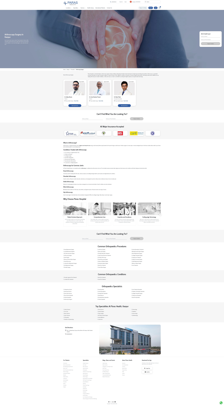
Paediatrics (134, 311)
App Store (148, 372)
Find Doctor (65, 363)
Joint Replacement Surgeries (69, 251)
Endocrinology (134, 313)
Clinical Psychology (86, 385)
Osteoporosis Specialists (136, 295)
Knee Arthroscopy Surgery (103, 259)
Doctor (64, 383)
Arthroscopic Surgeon (68, 299)
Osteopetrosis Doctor (68, 289)
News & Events (105, 364)
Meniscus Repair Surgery (136, 263)
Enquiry (123, 375)
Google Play (148, 368)
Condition (64, 385)
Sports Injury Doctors (68, 293)
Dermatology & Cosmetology (87, 378)
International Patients (100, 8)
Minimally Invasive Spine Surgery (138, 251)
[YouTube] (115, 402)
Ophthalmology (135, 315)
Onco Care (66, 311)
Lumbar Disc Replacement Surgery (70, 263)
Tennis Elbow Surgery (102, 267)
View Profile (76, 101)
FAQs (123, 371)
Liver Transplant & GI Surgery (87, 397)
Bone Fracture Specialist (68, 295)
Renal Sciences (101, 309)
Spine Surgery (66, 257)
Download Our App (146, 360)
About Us (121, 1)
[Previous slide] (63, 214)
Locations (68, 8)
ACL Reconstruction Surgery (69, 253)
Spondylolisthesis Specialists (103, 297)
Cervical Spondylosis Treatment (138, 249)
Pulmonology (134, 309)
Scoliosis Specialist (101, 299)
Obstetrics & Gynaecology (69, 319)
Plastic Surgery (101, 313)
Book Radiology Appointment (68, 366)
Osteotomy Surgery (101, 249)
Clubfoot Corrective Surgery (137, 259)
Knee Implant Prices (106, 370)
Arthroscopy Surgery (68, 255)
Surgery (64, 386)
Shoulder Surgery (67, 267)
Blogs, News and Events (109, 360)
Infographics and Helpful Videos (108, 366)
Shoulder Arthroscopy (102, 257)
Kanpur (68, 69)
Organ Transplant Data (106, 373)
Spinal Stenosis (101, 295)
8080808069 (114, 1)
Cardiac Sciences (67, 309)
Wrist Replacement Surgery (137, 253)
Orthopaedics (66, 317)
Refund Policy (124, 368)
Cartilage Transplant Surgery (137, 255)
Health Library (90, 8)
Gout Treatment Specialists (137, 289)
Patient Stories (65, 376)
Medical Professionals (106, 376)
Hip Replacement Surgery (68, 265)
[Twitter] (111, 402)
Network (64, 375)
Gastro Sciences (67, 315)
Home (64, 69)
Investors (123, 366)
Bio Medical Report (106, 371)
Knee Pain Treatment (102, 279)
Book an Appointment (66, 364)
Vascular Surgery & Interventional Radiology (90, 398)
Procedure (73, 69)
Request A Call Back (143, 8)
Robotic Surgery (65, 371)
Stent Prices (104, 368)
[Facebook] (109, 402)
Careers (123, 373)
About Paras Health (127, 360)
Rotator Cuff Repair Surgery (103, 261)
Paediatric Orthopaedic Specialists (138, 291)
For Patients (66, 360)
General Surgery (101, 311)
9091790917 (138, 1)
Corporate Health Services (107, 375)
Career (126, 1)
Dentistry (84, 383)
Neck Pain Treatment (102, 265)
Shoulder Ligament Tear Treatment (70, 277)
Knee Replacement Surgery (69, 249)
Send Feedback (65, 380)
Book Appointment (75, 105)
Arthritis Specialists (67, 297)
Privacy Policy (124, 370)
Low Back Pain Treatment (68, 279)
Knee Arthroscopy (67, 261)
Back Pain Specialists (136, 297)
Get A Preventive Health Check (68, 370)
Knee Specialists (101, 289)
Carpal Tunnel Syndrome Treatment (104, 255)
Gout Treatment (135, 265)
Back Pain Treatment (102, 277)
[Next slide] (160, 214)
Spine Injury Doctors (67, 291)
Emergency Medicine (86, 393)
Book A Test (65, 368)
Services (82, 8)
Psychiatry (84, 386)
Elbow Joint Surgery (101, 251)
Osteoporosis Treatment (136, 257)
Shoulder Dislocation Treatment (103, 253)
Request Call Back (210, 43)
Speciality (75, 8)
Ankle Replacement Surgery (137, 261)
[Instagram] (113, 402)
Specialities (86, 360)
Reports (150, 8)
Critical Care (100, 319)
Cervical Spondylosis (102, 291)
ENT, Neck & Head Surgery (103, 315)
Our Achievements (125, 364)
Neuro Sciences (67, 313)
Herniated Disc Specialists (102, 293)
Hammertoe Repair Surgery (103, 263)
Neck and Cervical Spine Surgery (70, 259)
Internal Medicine (101, 317)
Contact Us (109, 8)
